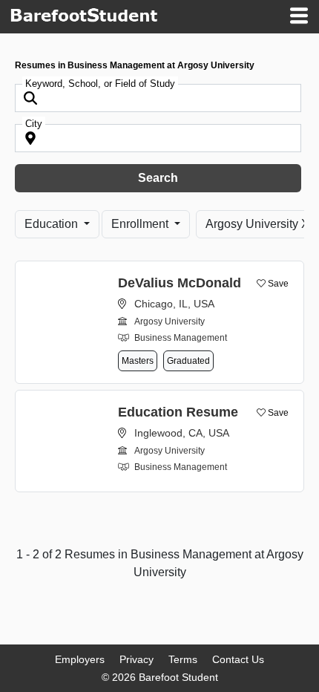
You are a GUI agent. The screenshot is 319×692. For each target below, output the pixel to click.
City (33, 123)
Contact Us (238, 659)
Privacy (136, 659)
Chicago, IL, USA (174, 304)
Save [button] (277, 283)
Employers (80, 659)
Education (52, 224)
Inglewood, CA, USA (181, 433)
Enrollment (141, 224)
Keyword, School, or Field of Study (100, 83)
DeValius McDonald (179, 282)
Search (158, 178)
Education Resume (178, 412)
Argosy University (169, 321)
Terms (182, 659)
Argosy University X (257, 224)
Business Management (180, 338)
